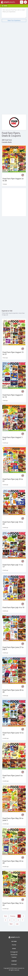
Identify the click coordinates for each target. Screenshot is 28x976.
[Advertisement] (14, 38)
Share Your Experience (14, 20)
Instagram (14, 952)
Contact (14, 964)
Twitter (14, 957)
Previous (12, 916)
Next (11, 924)
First (5, 916)
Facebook (14, 955)
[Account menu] (25, 2)
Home (14, 945)
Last (17, 924)
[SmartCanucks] (10, 2)
